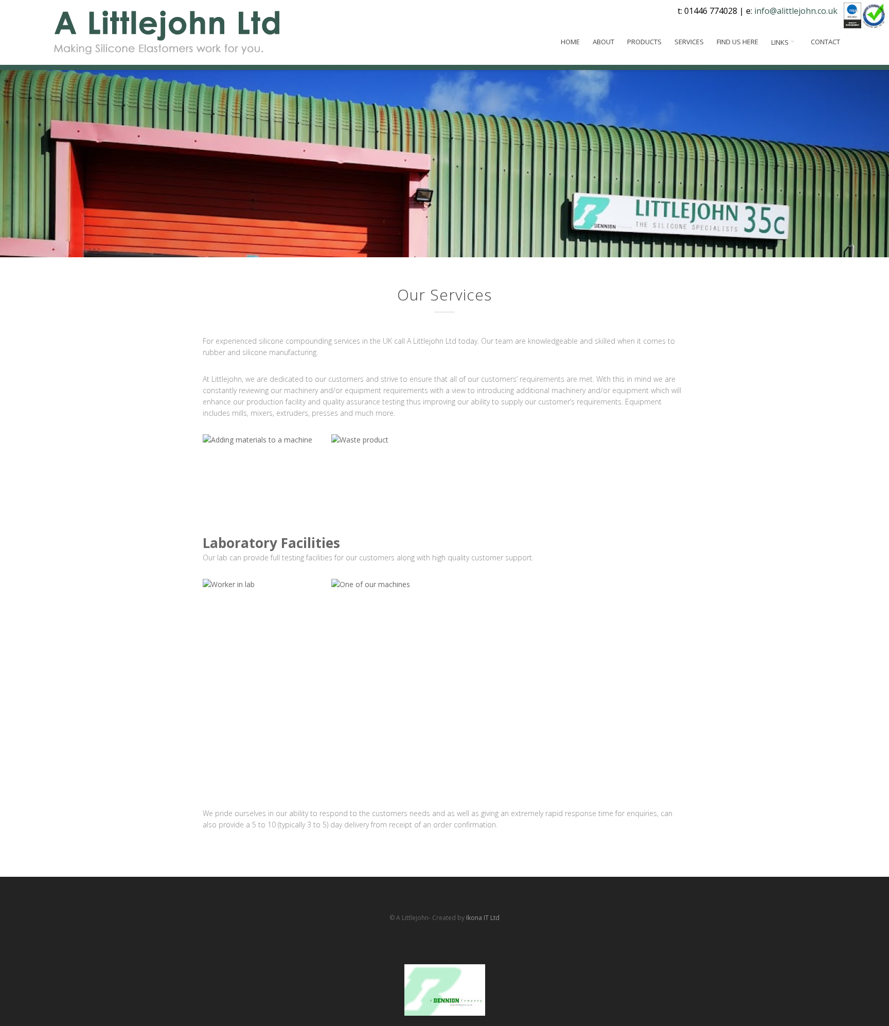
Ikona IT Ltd (483, 917)
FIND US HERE (737, 42)
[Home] (166, 32)
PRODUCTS (644, 42)
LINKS (780, 42)
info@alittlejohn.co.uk (796, 10)
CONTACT (825, 42)
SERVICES (689, 42)
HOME (570, 42)
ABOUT (603, 42)
